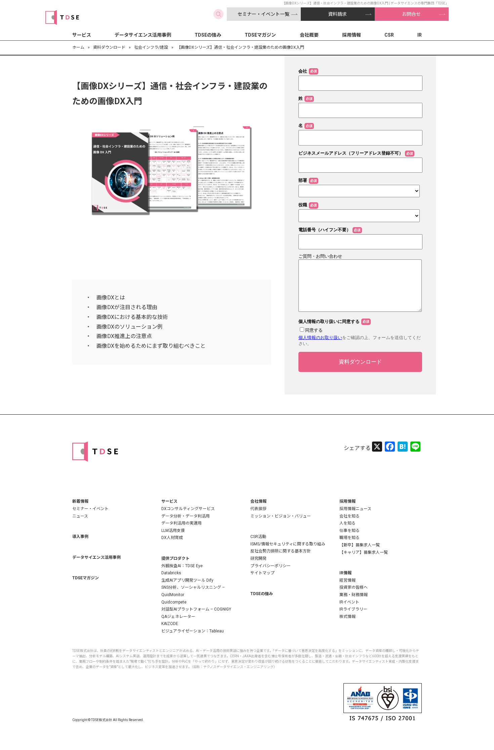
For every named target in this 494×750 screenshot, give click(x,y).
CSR (389, 35)
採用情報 (351, 35)
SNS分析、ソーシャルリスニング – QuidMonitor (193, 591)
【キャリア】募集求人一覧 (363, 552)
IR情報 (345, 573)
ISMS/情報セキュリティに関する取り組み (287, 544)
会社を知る (349, 516)
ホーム (78, 47)
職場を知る (349, 537)
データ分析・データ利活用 (185, 516)
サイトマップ (262, 573)
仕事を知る (349, 530)
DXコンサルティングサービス (188, 508)
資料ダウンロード (109, 47)
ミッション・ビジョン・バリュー (280, 516)
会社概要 (309, 35)
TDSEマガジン (260, 35)
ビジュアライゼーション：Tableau (192, 631)
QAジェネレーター (178, 616)
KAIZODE (169, 623)
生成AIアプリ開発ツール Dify (187, 580)
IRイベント (349, 602)
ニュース (80, 516)
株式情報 (347, 616)
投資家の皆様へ (353, 587)
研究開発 (258, 558)
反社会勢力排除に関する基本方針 (280, 551)
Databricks (171, 573)
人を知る (347, 523)
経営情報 (347, 580)
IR (419, 35)
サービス (81, 35)
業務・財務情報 (353, 594)
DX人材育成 (172, 537)
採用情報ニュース (355, 508)
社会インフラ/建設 (151, 47)
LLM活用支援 (173, 530)
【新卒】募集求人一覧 (359, 545)
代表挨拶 (258, 508)
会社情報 (258, 501)
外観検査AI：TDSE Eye (182, 566)
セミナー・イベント (90, 508)
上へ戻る (468, 724)
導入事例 (80, 536)
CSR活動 (258, 536)
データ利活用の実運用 (181, 523)
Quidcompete (174, 602)
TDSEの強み (208, 35)
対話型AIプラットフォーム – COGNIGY (196, 609)
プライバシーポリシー (270, 566)
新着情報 (80, 501)
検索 (218, 14)
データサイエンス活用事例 (143, 35)
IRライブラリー (353, 609)
